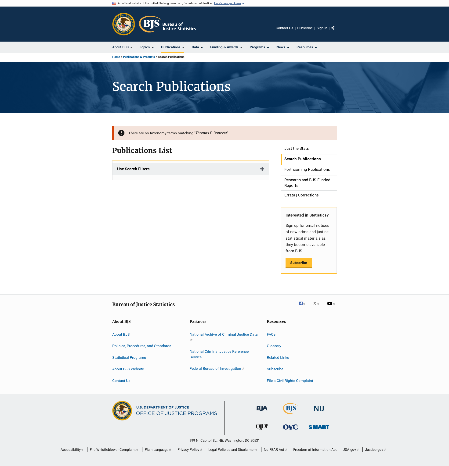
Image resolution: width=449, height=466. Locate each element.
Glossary (274, 346)
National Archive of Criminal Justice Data (224, 334)
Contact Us (284, 28)
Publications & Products (139, 57)
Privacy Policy (188, 450)
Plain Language (156, 450)
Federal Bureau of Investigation (215, 368)
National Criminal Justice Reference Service (219, 354)
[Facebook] (304, 307)
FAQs (271, 334)
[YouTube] (332, 307)
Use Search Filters (133, 169)
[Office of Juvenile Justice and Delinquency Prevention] (262, 431)
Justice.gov (374, 450)
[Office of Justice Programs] (123, 24)
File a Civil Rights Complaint (290, 380)
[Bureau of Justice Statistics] (290, 415)
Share (337, 31)
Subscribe (305, 28)
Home (116, 57)
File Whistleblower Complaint (113, 450)
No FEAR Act (274, 450)
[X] (318, 307)
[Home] (167, 24)
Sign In (322, 28)
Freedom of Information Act (315, 450)
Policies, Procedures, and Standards (141, 346)
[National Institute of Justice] (319, 412)
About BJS (121, 334)
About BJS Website (128, 369)
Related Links (278, 357)
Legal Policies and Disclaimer (231, 450)
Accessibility (71, 450)
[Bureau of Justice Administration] (262, 412)
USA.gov (349, 450)
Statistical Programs (129, 357)
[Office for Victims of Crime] (290, 430)
